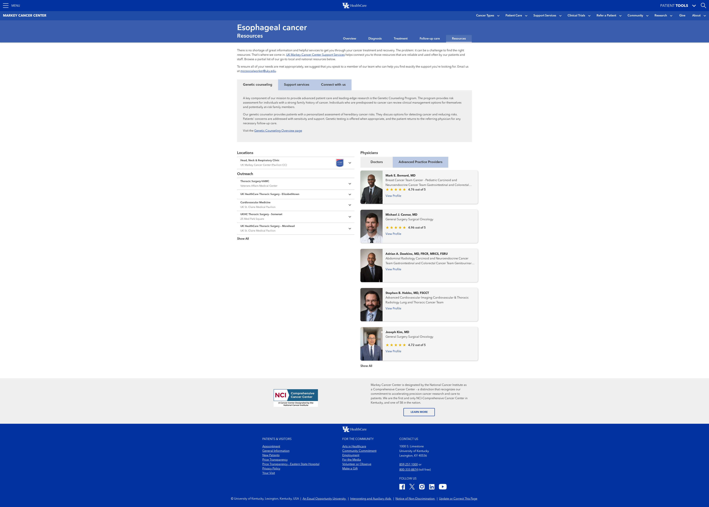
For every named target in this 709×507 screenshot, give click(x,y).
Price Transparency (275, 459)
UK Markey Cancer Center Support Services (315, 55)
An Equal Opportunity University (325, 498)
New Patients (271, 455)
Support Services (544, 15)
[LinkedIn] (431, 487)
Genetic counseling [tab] (257, 84)
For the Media (351, 459)
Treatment (400, 38)
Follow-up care (430, 38)
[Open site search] (703, 5)
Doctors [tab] (377, 162)
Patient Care (514, 15)
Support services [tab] (296, 84)
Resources (459, 38)
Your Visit (268, 473)
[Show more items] (295, 236)
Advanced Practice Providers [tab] (420, 162)
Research (661, 15)
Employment (350, 455)
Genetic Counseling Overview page (278, 130)
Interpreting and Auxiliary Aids (371, 498)
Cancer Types (485, 15)
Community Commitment (359, 451)
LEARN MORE (419, 412)
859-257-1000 (408, 464)
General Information (276, 451)
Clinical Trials (576, 15)
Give (682, 15)
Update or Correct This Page (458, 498)
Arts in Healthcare (354, 446)
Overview (349, 38)
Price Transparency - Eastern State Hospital (290, 464)
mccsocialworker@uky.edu (258, 71)
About (696, 15)
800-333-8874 (408, 469)
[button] (11, 5)
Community (635, 15)
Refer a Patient (606, 15)
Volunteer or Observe (356, 464)
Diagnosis (375, 38)
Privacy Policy (271, 468)
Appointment (271, 446)
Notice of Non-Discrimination (415, 498)
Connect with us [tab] (333, 84)
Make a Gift (350, 468)
